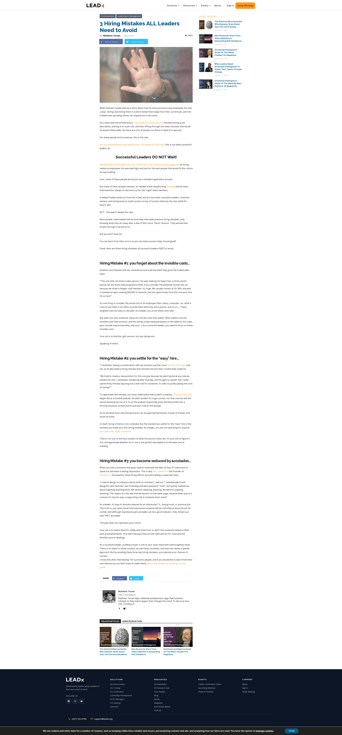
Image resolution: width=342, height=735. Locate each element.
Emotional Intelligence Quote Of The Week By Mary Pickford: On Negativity (228, 83)
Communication (107, 16)
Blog (156, 695)
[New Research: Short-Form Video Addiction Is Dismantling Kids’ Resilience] (146, 637)
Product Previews (205, 691)
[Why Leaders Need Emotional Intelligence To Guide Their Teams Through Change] (205, 67)
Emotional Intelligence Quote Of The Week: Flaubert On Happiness (177, 651)
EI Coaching (115, 703)
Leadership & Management (129, 16)
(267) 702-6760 (79, 719)
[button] (68, 701)
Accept (292, 731)
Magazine (158, 703)
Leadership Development (121, 695)
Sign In (230, 5)
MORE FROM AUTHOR (132, 621)
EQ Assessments (117, 684)
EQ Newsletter (160, 684)
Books (157, 699)
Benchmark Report (162, 706)
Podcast (157, 710)
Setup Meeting (245, 5)
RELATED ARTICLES (110, 621)
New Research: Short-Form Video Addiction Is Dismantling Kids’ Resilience (146, 651)
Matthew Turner (112, 35)
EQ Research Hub (161, 688)
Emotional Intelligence (112, 645)
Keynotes (114, 706)
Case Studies (159, 691)
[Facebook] (120, 609)
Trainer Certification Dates (209, 684)
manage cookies (264, 730)
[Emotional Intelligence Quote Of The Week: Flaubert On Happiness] (178, 637)
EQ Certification (117, 691)
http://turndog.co (127, 594)
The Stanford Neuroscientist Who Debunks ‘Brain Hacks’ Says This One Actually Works (113, 651)
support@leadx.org (103, 719)
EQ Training (115, 688)
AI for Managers (117, 699)
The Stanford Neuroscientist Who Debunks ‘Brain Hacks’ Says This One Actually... (228, 24)
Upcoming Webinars (207, 688)
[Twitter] (125, 609)
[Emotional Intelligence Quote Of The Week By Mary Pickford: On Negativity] (205, 84)
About (217, 5)
